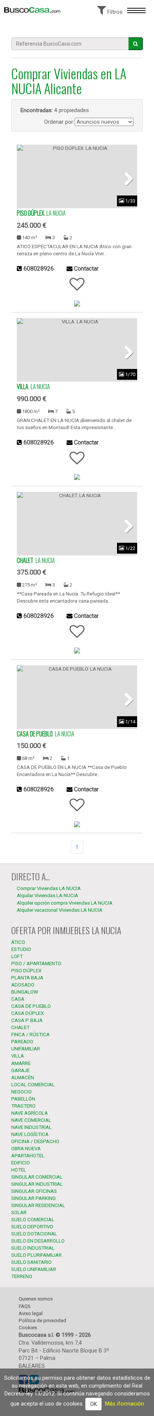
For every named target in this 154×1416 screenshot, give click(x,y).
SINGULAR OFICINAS (34, 1191)
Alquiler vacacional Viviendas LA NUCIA (59, 910)
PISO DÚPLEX (26, 970)
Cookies (28, 1327)
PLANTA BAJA (27, 978)
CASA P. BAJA (27, 1020)
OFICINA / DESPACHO (35, 1141)
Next (125, 178)
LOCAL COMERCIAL (33, 1084)
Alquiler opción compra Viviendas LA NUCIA (65, 903)
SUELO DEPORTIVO (32, 1226)
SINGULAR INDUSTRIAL (37, 1184)
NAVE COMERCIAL (31, 1120)
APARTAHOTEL (27, 1155)
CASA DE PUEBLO (31, 1006)
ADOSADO (22, 985)
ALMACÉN (22, 1077)
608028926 (38, 268)
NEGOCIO (21, 1092)
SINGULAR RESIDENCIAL (38, 1205)
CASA (17, 999)
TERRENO (21, 1276)
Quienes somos (36, 1299)
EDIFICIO (20, 1163)
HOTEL (18, 1170)
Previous (28, 178)
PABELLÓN (23, 1099)
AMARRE (21, 1063)
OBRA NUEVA (26, 1148)
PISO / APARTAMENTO (36, 963)
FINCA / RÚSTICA (30, 1034)
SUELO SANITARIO (31, 1262)
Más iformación (124, 1403)
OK (93, 1404)
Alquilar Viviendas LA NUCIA (47, 895)
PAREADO (22, 1041)
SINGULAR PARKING (33, 1198)
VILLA (17, 1056)
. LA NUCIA (41, 213)
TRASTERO (23, 1106)
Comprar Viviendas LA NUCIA (49, 888)
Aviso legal (31, 1313)
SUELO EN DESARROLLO (38, 1241)
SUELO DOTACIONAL (34, 1234)
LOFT (17, 956)
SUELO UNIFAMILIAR (33, 1269)
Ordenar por (58, 121)
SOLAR (19, 1212)
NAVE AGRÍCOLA (29, 1113)
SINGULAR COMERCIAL (36, 1177)
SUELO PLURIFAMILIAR (36, 1255)
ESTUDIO (21, 949)
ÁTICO (18, 942)
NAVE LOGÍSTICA (30, 1134)
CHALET (20, 1027)
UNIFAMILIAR (25, 1049)
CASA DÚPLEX (27, 1013)
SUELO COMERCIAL (32, 1219)
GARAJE (20, 1070)
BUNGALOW (24, 992)
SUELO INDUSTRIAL (33, 1248)
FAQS (25, 1306)
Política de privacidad (42, 1320)
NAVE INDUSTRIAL (31, 1127)
